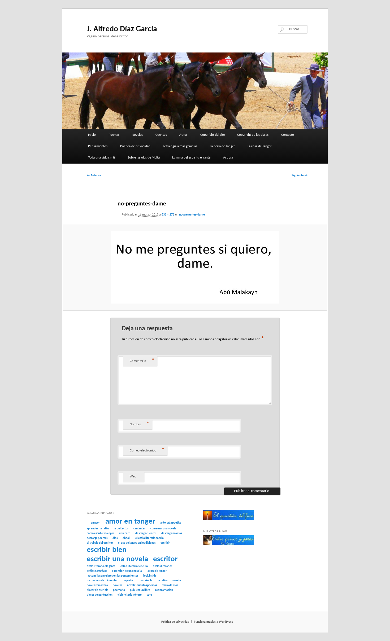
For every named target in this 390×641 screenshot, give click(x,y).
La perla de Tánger (222, 146)
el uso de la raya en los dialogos (136, 543)
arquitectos (121, 528)
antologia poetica (170, 522)
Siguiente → (299, 175)
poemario (119, 590)
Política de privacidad (135, 146)
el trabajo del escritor (100, 543)
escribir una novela (117, 559)
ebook (126, 538)
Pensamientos (97, 146)
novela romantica (97, 585)
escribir (165, 543)
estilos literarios (162, 566)
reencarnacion (164, 590)
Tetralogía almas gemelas (180, 146)
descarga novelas (171, 533)
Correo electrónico (147, 450)
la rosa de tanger (157, 571)
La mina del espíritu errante (191, 157)
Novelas (137, 135)
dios (115, 538)
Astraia (228, 157)
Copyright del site (212, 135)
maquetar (128, 580)
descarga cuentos (145, 533)
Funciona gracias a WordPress (213, 622)
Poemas (114, 135)
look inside (150, 575)
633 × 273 (168, 214)
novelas (117, 585)
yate (149, 595)
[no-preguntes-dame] (195, 267)
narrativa (162, 580)
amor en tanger (130, 521)
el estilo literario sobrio (149, 538)
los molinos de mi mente (102, 580)
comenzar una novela (163, 528)
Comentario (142, 361)
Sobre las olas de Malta (144, 157)
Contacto (287, 135)
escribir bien (107, 550)
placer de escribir (97, 590)
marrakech (145, 580)
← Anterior (94, 175)
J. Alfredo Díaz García (122, 29)
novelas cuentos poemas (142, 585)
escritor (165, 559)
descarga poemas (97, 538)
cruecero (124, 533)
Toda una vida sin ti (101, 157)
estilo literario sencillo (134, 566)
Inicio (92, 135)
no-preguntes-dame (192, 214)
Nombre (139, 424)
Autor (183, 135)
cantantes (139, 528)
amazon (95, 522)
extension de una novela (127, 571)
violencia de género (130, 595)
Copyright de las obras (252, 135)
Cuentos (161, 135)
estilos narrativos (97, 571)
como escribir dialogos (100, 533)
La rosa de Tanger (260, 146)
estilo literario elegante (101, 566)
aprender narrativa (98, 528)
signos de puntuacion (99, 595)
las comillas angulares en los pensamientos (112, 575)
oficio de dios (170, 585)
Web (133, 476)
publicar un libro (140, 590)
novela (176, 580)
